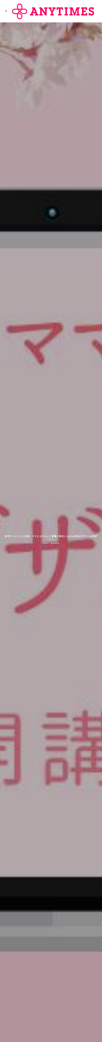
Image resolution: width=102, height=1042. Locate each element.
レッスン (45, 543)
